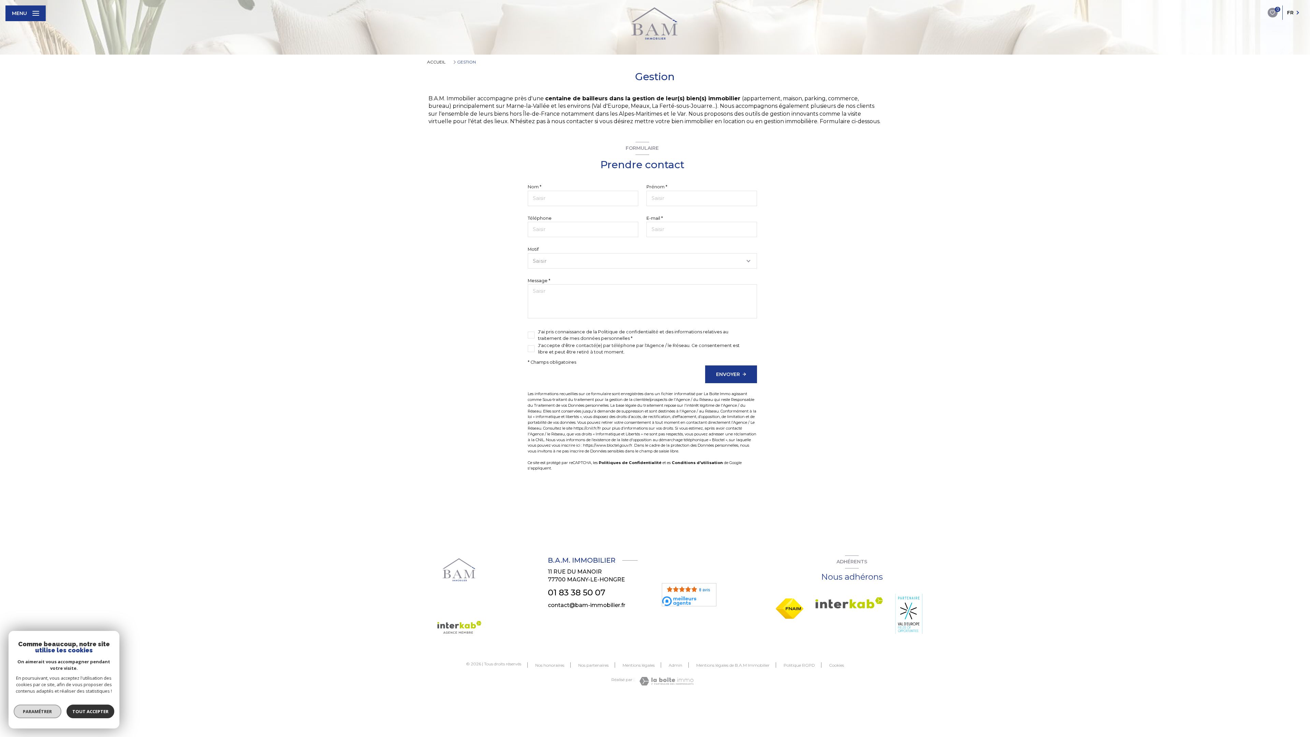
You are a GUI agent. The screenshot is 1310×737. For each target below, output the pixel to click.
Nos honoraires (549, 665)
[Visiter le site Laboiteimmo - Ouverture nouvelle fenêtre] (666, 681)
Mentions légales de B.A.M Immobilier (733, 665)
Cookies (836, 665)
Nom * (534, 186)
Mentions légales (639, 665)
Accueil (436, 61)
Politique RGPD (799, 665)
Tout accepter (90, 711)
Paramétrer (37, 711)
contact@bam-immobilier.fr (586, 605)
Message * (539, 280)
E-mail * (654, 218)
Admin (675, 665)
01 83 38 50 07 (576, 592)
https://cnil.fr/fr (587, 428)
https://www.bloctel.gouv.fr (607, 445)
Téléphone (540, 218)
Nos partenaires (593, 665)
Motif (533, 249)
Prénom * (656, 186)
